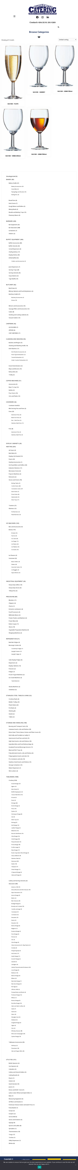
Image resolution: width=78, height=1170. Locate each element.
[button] (14, 16)
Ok (39, 1167)
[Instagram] (42, 17)
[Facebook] (37, 17)
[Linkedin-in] (47, 17)
